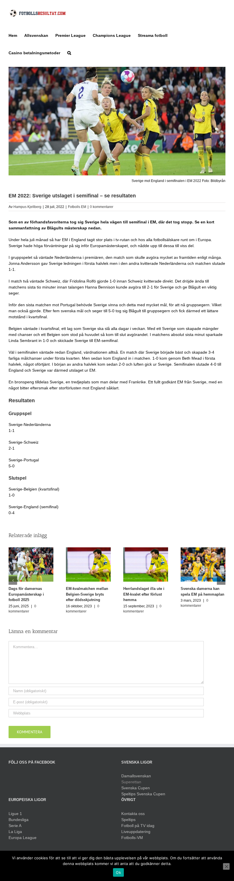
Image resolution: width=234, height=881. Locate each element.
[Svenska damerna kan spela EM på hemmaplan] (203, 564)
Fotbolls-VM (132, 837)
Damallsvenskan (136, 776)
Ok (118, 872)
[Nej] (226, 866)
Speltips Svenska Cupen (143, 794)
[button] (69, 52)
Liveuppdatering (135, 831)
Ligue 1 (15, 813)
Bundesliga (19, 819)
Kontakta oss (133, 813)
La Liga (15, 831)
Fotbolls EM (77, 207)
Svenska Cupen (135, 788)
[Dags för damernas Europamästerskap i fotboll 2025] (31, 564)
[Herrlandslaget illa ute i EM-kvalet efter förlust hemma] (145, 564)
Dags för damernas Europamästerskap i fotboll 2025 (26, 594)
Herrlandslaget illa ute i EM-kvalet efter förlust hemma (143, 594)
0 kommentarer (101, 207)
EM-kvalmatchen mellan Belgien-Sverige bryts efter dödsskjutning (87, 594)
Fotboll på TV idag (137, 825)
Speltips (128, 819)
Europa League (23, 837)
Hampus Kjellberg (27, 207)
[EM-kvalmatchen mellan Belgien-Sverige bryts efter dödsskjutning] (88, 564)
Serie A (15, 825)
